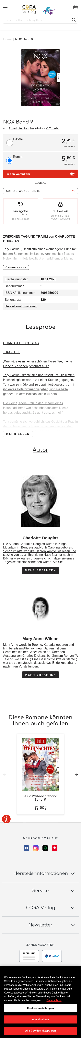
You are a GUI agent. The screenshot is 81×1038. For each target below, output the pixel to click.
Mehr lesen (18, 433)
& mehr (52, 128)
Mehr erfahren (40, 570)
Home (7, 39)
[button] (40, 191)
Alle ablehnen (40, 1019)
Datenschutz (54, 1000)
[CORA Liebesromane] (29, 9)
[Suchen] (74, 20)
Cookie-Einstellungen (40, 1008)
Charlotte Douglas (21, 128)
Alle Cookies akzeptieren (40, 1030)
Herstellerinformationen (21, 306)
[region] (40, 1002)
